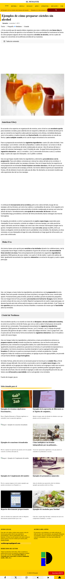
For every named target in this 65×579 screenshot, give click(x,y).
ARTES (36, 6)
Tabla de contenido (12, 41)
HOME (7, 6)
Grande (26, 26)
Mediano (19, 26)
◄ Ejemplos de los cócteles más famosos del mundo (15, 10)
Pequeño (11, 26)
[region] (32, 58)
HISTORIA (14, 6)
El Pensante (32, 1)
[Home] (59, 578)
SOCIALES (29, 6)
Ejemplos (5, 23)
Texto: (3, 26)
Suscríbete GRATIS (57, 573)
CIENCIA (21, 6)
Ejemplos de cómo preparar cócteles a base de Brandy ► (46, 10)
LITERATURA (44, 6)
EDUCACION (54, 6)
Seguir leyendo (5, 540)
